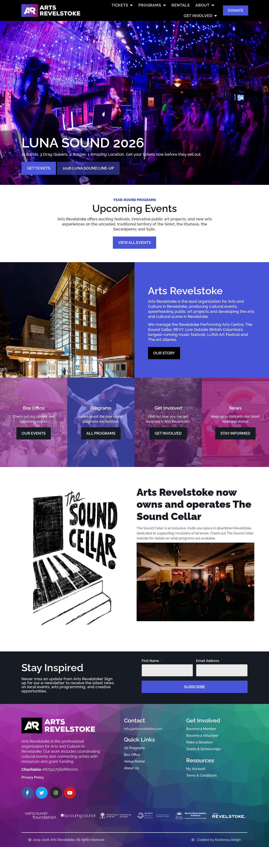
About (202, 5)
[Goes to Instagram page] (56, 793)
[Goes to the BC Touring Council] (40, 815)
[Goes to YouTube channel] (70, 793)
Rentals (180, 5)
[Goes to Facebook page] (27, 793)
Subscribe (194, 687)
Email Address (207, 661)
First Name (150, 661)
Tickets (120, 5)
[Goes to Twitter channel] (42, 793)
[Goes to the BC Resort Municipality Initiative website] (153, 815)
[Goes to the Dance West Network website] (115, 815)
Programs (149, 5)
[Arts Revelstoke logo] (58, 725)
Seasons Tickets (44, 178)
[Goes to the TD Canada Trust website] (228, 815)
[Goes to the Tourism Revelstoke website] (191, 815)
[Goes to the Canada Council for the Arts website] (78, 815)
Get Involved (198, 15)
